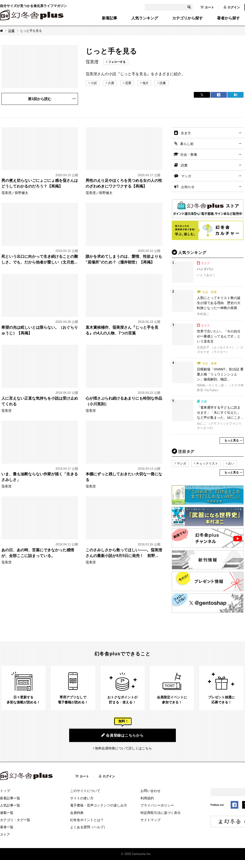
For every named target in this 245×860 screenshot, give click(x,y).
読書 (11, 30)
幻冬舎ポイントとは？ (87, 820)
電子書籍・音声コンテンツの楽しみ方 (98, 805)
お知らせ (188, 187)
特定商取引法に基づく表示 (160, 813)
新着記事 (109, 18)
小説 (94, 83)
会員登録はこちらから (125, 735)
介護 (111, 83)
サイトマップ (150, 820)
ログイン (234, 7)
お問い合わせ (150, 791)
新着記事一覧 (10, 798)
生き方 (186, 133)
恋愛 (128, 83)
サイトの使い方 (82, 798)
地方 (145, 83)
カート (209, 7)
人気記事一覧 (10, 805)
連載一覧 (6, 813)
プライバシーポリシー (157, 805)
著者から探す (228, 18)
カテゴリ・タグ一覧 (15, 820)
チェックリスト (207, 463)
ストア (5, 834)
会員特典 (77, 813)
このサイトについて (85, 791)
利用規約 (147, 798)
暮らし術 (187, 144)
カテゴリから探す (187, 18)
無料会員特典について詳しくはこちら (123, 748)
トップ (5, 791)
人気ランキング (144, 18)
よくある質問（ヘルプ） (88, 827)
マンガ (186, 176)
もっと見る (231, 440)
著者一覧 (6, 827)
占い (231, 463)
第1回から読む (39, 99)
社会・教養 (188, 154)
